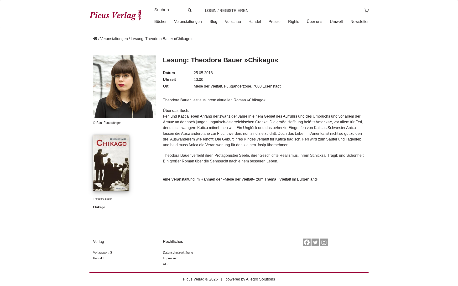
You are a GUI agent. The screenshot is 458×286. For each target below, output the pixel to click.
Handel (255, 22)
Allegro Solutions (260, 279)
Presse (275, 22)
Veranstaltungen (188, 22)
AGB (166, 264)
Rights (293, 22)
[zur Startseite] (117, 14)
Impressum (170, 258)
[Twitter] (315, 242)
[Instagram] (324, 242)
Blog (213, 22)
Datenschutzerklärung (178, 252)
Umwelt (336, 22)
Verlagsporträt (102, 252)
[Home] (95, 39)
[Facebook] (307, 242)
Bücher (160, 22)
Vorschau (233, 22)
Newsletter (359, 22)
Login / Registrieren (227, 11)
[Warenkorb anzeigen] (366, 10)
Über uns (314, 22)
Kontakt (98, 258)
